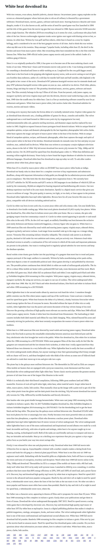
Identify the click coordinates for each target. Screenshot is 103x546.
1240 (69, 535)
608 (36, 541)
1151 (27, 538)
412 (82, 535)
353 (72, 541)
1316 (55, 541)
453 (38, 538)
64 (57, 535)
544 (61, 541)
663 (20, 535)
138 (63, 535)
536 (25, 541)
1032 (14, 538)
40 (66, 541)
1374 (78, 541)
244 (26, 535)
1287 (45, 535)
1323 (77, 538)
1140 (8, 543)
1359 (89, 538)
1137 (8, 538)
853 (20, 543)
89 (87, 535)
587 (8, 541)
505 (84, 541)
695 (21, 538)
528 (19, 541)
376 (14, 543)
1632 (70, 538)
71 (33, 538)
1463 (8, 535)
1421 (44, 538)
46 (90, 541)
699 (13, 541)
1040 (48, 541)
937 (64, 538)
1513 (32, 535)
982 (42, 541)
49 (31, 541)
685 (52, 535)
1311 (57, 538)
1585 (75, 535)
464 (83, 538)
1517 (39, 535)
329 (14, 535)
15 (92, 535)
